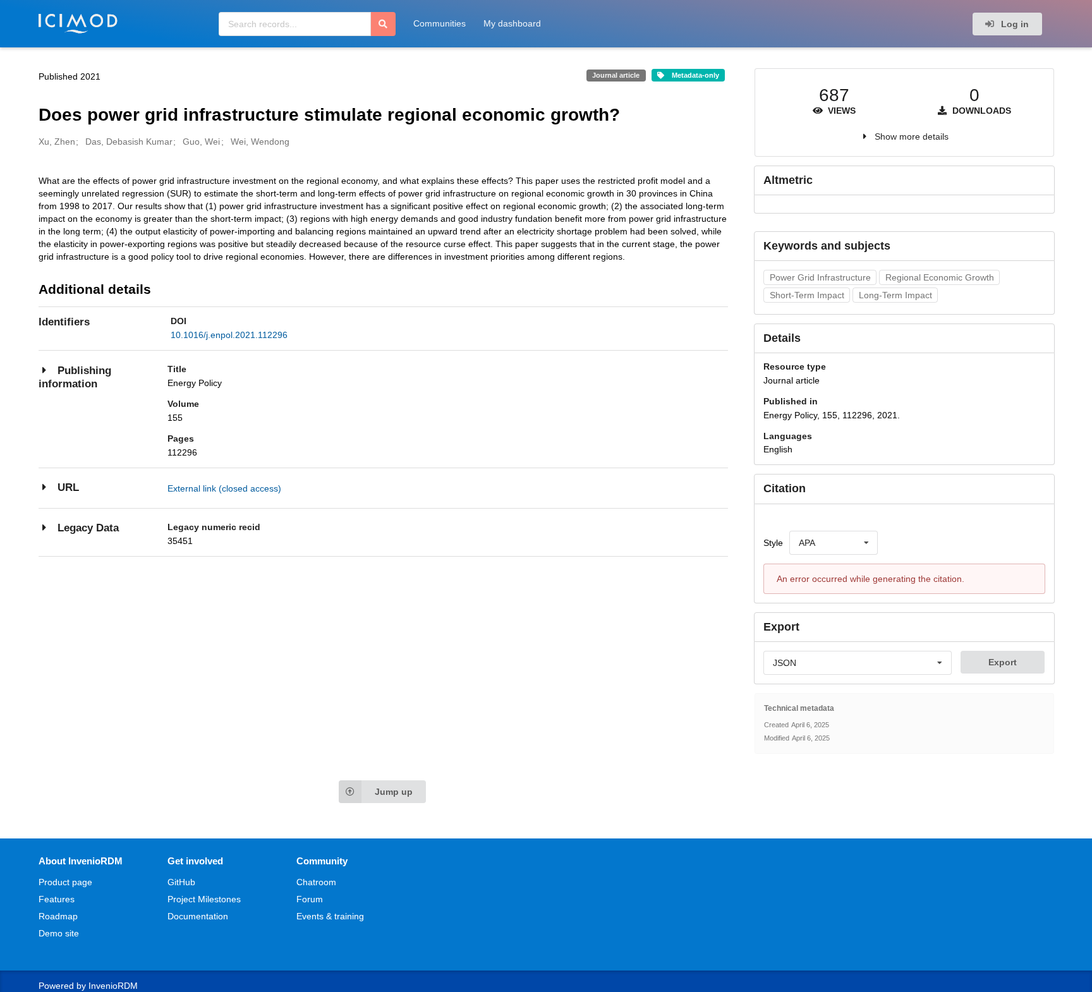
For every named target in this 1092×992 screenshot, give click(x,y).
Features (57, 899)
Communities (439, 23)
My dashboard (512, 23)
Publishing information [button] (75, 377)
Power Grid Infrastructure (820, 277)
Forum (309, 899)
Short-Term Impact (807, 295)
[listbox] (833, 543)
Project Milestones (204, 899)
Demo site (59, 933)
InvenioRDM (113, 986)
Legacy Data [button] (88, 528)
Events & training (330, 916)
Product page (65, 882)
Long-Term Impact (895, 295)
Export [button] (1002, 662)
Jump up (394, 792)
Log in (1013, 24)
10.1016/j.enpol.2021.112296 (229, 335)
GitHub (181, 882)
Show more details (912, 136)
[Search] (383, 24)
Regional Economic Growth (939, 277)
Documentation (197, 916)
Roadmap (58, 916)
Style (773, 543)
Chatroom (316, 882)
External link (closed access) (224, 488)
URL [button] (68, 487)
